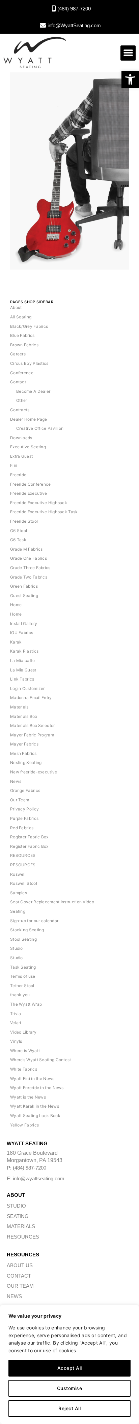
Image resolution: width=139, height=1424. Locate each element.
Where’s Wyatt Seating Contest (40, 1059)
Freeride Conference (30, 484)
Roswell (18, 874)
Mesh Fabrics (23, 753)
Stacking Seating (27, 929)
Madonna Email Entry (31, 697)
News (15, 781)
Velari (15, 1022)
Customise (69, 1388)
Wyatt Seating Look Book (35, 1115)
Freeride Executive (28, 493)
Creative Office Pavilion (39, 428)
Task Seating (23, 967)
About (16, 307)
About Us (20, 1265)
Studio (16, 948)
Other (21, 400)
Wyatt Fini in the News (32, 1078)
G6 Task (18, 539)
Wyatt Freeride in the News (37, 1087)
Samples (18, 892)
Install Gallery (23, 623)
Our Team (19, 799)
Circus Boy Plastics (29, 363)
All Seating (20, 316)
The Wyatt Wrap (26, 1004)
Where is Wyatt (25, 1050)
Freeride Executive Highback (38, 502)
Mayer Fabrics (24, 743)
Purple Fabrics (24, 818)
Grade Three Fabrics (30, 567)
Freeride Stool (24, 521)
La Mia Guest (23, 669)
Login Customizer (27, 688)
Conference (21, 372)
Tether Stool (22, 985)
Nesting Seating (26, 762)
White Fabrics (23, 1069)
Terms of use (22, 976)
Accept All (69, 1368)
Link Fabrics (22, 679)
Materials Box (23, 716)
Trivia (15, 1013)
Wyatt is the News (28, 1097)
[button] (130, 79)
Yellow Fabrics (24, 1124)
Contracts (20, 409)
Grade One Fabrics (28, 558)
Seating (17, 911)
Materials (19, 706)
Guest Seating (24, 595)
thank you (20, 994)
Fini (13, 465)
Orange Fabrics (25, 790)
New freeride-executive (33, 771)
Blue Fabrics (22, 335)
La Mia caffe (22, 660)
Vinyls (16, 1041)
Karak (16, 642)
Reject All (69, 1408)
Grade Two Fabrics (28, 577)
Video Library (23, 1032)
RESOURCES (23, 855)
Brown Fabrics (24, 344)
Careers (18, 353)
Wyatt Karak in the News (34, 1106)
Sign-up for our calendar (34, 920)
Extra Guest (21, 456)
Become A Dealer (33, 391)
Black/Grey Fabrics (29, 326)
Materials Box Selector (32, 725)
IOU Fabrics (21, 632)
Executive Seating (28, 446)
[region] (69, 1364)
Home (16, 604)
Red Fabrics (21, 827)
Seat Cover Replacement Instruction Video (52, 901)
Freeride (18, 474)
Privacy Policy (24, 808)
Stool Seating (23, 939)
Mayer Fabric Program (32, 734)
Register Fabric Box (29, 836)
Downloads (21, 437)
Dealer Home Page (28, 419)
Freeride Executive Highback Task (44, 511)
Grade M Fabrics (26, 549)
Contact (18, 381)
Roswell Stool (23, 883)
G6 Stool (18, 530)
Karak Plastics (24, 651)
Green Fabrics (24, 586)
